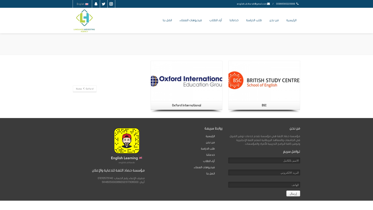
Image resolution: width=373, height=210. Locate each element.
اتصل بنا (167, 20)
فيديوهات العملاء (191, 20)
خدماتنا (234, 20)
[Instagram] (111, 4)
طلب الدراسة (254, 20)
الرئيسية (291, 20)
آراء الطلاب (215, 20)
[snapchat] (96, 4)
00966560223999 (286, 4)
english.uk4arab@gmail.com (252, 4)
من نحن (274, 20)
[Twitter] (103, 4)
